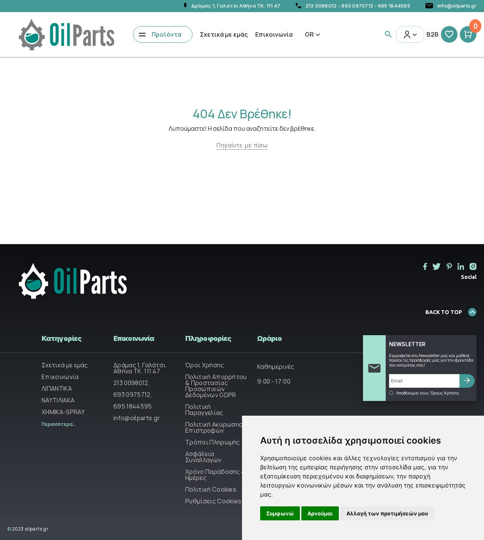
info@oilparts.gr (136, 418)
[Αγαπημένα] (449, 34)
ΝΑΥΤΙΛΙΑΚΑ (58, 400)
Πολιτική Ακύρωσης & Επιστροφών (216, 427)
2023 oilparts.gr (28, 529)
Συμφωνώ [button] (280, 513)
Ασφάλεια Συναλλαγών (203, 457)
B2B (433, 34)
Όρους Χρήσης (444, 393)
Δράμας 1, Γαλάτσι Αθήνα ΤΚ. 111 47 (139, 368)
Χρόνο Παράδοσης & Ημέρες (215, 474)
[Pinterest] (449, 266)
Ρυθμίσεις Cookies (213, 501)
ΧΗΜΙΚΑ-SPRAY (63, 412)
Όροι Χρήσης (204, 365)
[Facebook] (425, 266)
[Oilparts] (66, 33)
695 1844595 (394, 6)
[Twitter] (437, 266)
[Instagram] (473, 266)
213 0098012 (321, 6)
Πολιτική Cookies (210, 489)
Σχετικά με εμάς (224, 34)
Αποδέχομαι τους (427, 393)
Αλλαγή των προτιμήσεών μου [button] (387, 513)
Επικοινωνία (274, 34)
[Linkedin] (461, 266)
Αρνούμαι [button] (320, 513)
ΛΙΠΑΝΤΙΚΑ (57, 388)
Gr (309, 34)
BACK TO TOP (443, 312)
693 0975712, (132, 394)
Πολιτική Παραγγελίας (204, 409)
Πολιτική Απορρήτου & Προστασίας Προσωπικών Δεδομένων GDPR (216, 386)
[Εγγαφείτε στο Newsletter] (467, 381)
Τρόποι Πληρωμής (212, 442)
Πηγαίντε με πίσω (242, 145)
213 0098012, (131, 383)
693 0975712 (357, 6)
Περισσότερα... (59, 424)
